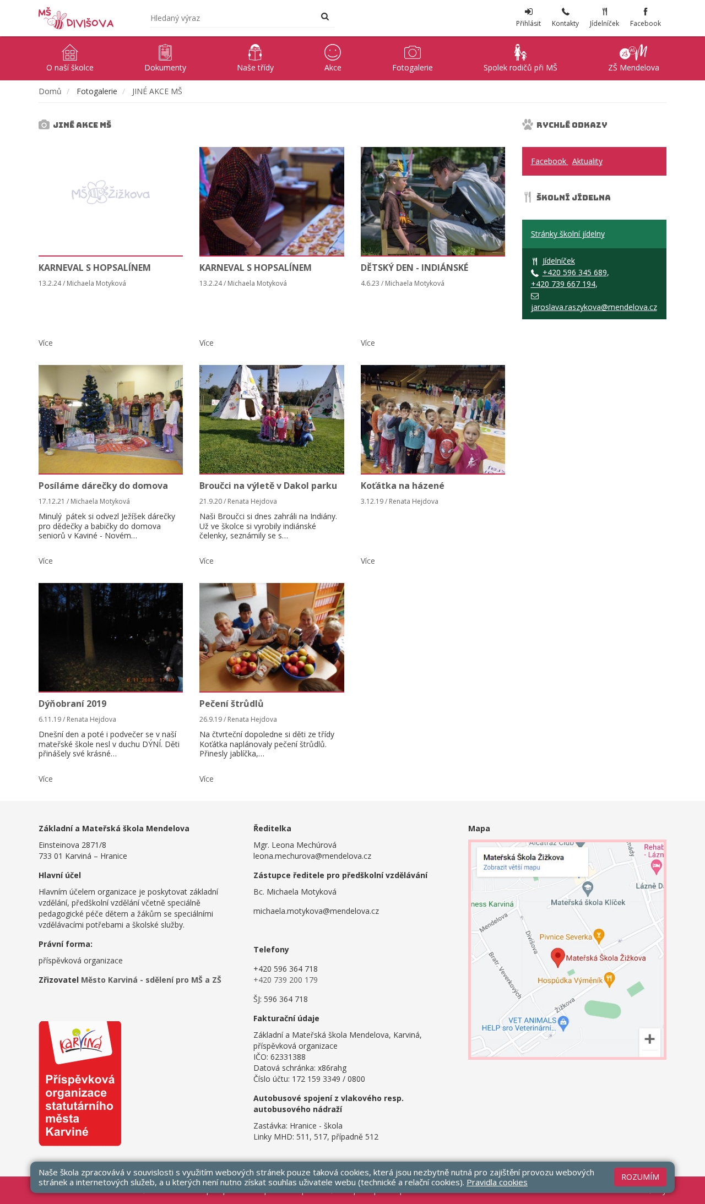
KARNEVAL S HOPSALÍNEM (95, 267)
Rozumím (640, 1177)
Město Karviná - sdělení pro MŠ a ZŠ (151, 979)
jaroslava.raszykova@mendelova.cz (594, 307)
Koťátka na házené (402, 486)
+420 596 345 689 (575, 272)
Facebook (549, 161)
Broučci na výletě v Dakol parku (268, 486)
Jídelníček (559, 260)
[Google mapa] (567, 950)
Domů (50, 91)
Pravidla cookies (497, 1181)
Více (46, 342)
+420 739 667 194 (563, 284)
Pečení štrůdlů (231, 704)
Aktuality (587, 161)
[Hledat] (325, 17)
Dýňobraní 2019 (72, 704)
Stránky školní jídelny (568, 233)
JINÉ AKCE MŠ (157, 91)
